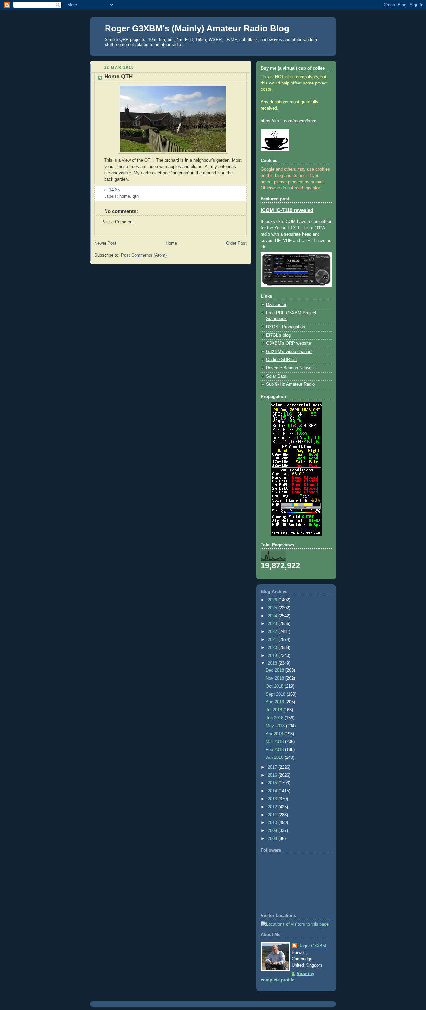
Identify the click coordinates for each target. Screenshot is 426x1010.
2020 (273, 647)
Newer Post (105, 243)
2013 (273, 799)
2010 (273, 822)
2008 (273, 838)
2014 (273, 791)
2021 (273, 639)
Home (171, 243)
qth (136, 196)
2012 (273, 807)
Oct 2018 (275, 686)
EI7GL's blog (278, 335)
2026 (273, 600)
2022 (273, 631)
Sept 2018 (276, 694)
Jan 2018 (275, 757)
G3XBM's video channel (289, 351)
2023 (273, 623)
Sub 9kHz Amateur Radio (290, 384)
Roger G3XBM (312, 946)
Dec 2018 (275, 670)
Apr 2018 (275, 734)
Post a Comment (117, 222)
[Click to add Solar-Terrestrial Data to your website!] (296, 534)
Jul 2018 (274, 710)
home (124, 196)
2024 (273, 616)
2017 (273, 767)
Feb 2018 (275, 749)
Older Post (236, 243)
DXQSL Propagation (285, 327)
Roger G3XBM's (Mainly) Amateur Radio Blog (197, 28)
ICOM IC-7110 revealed (287, 210)
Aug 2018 (275, 702)
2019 (273, 655)
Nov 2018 (275, 678)
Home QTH (118, 76)
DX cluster (276, 304)
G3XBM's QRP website (288, 343)
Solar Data (276, 376)
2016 (273, 775)
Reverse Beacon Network (290, 368)
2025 (273, 608)
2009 (273, 830)
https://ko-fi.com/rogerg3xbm (288, 121)
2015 (273, 783)
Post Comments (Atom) (144, 255)
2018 (273, 663)
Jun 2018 (275, 718)
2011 (273, 815)
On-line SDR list (281, 359)
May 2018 (276, 726)
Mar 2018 (275, 741)
